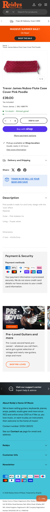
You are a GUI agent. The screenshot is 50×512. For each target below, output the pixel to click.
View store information (16, 149)
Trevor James (8, 106)
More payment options (25, 135)
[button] (40, 5)
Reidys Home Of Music (17, 493)
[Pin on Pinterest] (25, 170)
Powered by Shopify (33, 493)
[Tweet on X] (13, 170)
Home (5, 45)
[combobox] (25, 12)
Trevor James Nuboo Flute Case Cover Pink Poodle (22, 47)
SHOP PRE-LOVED (18, 364)
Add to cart (34, 120)
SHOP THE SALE (25, 38)
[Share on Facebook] (19, 170)
